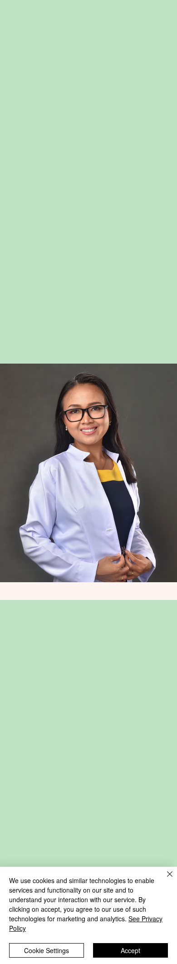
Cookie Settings (46, 950)
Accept (130, 950)
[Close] (164, 879)
